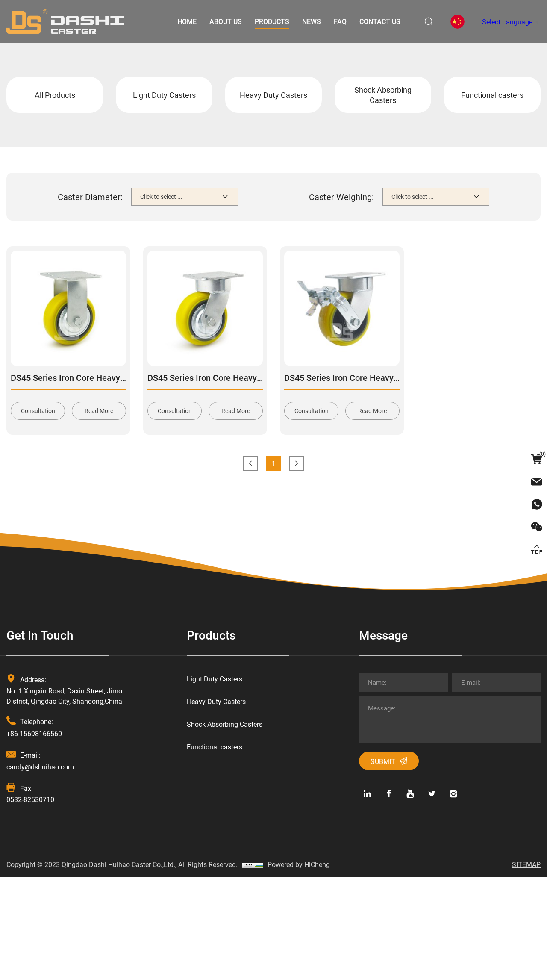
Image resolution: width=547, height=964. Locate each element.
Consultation (38, 411)
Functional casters (492, 95)
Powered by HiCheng (299, 864)
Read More (99, 411)
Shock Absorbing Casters (383, 95)
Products (272, 21)
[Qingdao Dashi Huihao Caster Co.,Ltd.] (65, 20)
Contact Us (379, 21)
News (311, 21)
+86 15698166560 (34, 733)
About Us (225, 21)
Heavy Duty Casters (273, 95)
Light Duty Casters (164, 95)
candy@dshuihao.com (40, 766)
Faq (340, 21)
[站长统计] (252, 864)
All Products (55, 95)
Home (187, 21)
